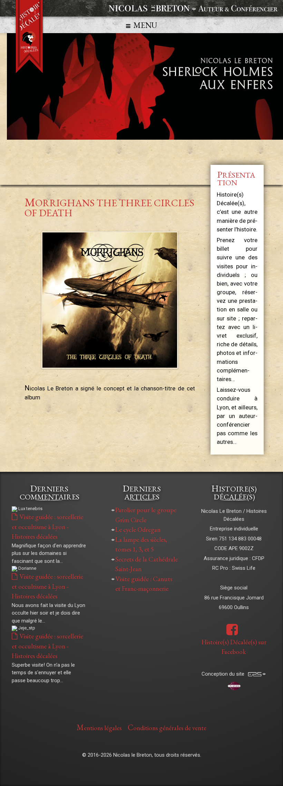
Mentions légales (99, 727)
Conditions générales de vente (167, 727)
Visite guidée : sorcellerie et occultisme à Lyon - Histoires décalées (47, 527)
